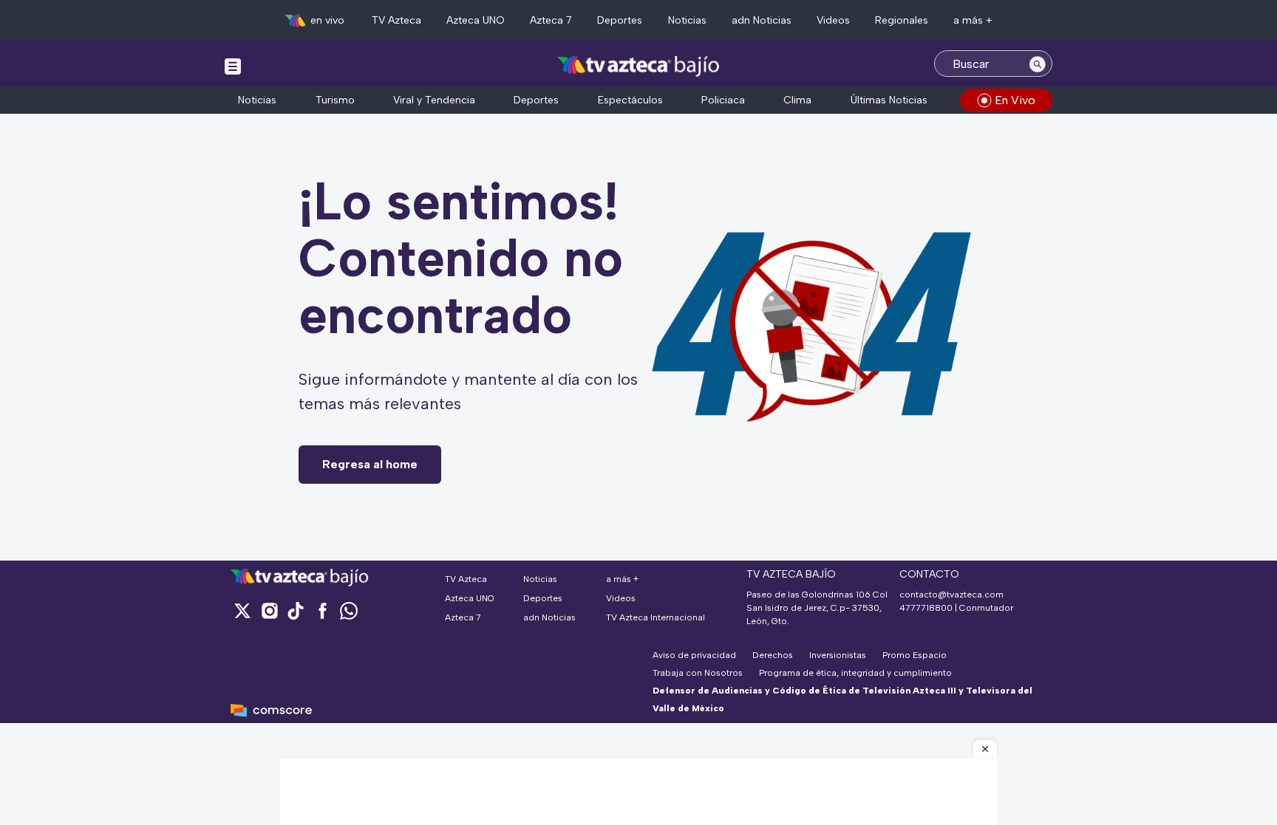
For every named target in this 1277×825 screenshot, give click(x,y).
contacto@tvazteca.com (951, 594)
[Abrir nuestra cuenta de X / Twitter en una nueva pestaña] (242, 610)
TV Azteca (396, 20)
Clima (797, 100)
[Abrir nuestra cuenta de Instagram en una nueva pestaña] (269, 610)
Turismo (335, 100)
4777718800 (926, 608)
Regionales (901, 20)
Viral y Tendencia (434, 100)
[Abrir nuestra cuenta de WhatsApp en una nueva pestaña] (349, 610)
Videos (833, 20)
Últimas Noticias (889, 100)
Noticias (687, 20)
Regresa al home (370, 464)
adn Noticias (761, 20)
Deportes (619, 20)
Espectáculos (630, 100)
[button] (985, 749)
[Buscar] (1037, 63)
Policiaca (723, 100)
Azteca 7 (551, 20)
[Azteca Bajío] (639, 65)
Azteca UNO (475, 20)
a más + (972, 20)
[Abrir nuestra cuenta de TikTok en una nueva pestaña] (295, 610)
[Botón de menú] (233, 66)
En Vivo (1015, 100)
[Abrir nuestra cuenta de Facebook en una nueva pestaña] (322, 610)
